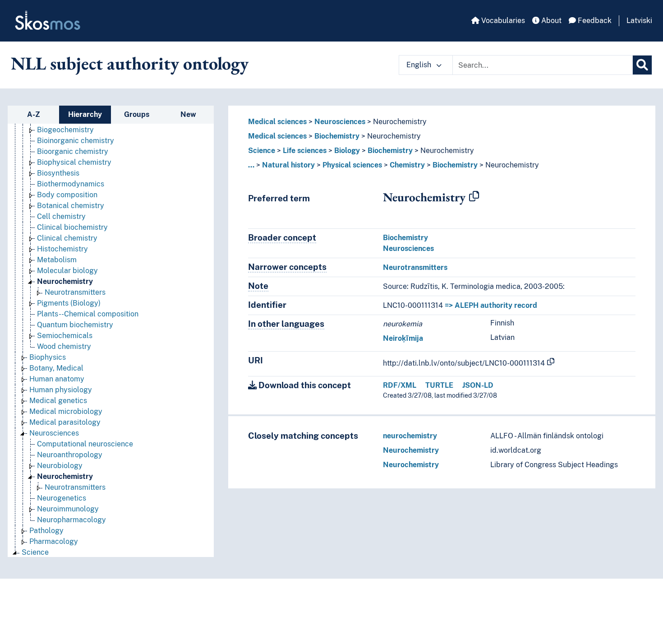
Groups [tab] (136, 114)
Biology (347, 150)
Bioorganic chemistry (72, 151)
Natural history (288, 165)
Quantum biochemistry (75, 324)
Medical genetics (58, 400)
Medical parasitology (65, 422)
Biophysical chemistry (74, 162)
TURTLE (439, 385)
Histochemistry (62, 249)
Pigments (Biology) (69, 303)
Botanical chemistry (70, 205)
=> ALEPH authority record (491, 305)
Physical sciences (352, 165)
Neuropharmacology (71, 519)
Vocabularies (502, 20)
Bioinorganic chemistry (75, 140)
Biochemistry (336, 136)
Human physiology (60, 389)
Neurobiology (60, 465)
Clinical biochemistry (72, 227)
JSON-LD (477, 385)
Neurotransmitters (75, 292)
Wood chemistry (64, 346)
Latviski (639, 20)
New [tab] (188, 114)
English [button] (419, 64)
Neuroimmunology (68, 509)
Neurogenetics (61, 498)
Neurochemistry (65, 281)
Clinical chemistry (67, 238)
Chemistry (407, 165)
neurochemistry (410, 436)
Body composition (67, 194)
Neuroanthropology (69, 454)
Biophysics (47, 357)
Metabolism (57, 259)
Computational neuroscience (85, 444)
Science (35, 552)
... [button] (251, 165)
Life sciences (305, 150)
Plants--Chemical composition (87, 314)
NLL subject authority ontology (130, 63)
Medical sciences (277, 121)
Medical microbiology (65, 411)
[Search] (642, 65)
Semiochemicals (64, 335)
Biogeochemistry (65, 129)
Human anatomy (56, 379)
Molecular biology (67, 270)
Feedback (594, 20)
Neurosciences (54, 433)
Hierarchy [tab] (85, 114)
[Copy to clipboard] (474, 197)
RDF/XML (399, 385)
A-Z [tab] (33, 114)
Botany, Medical (56, 368)
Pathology (46, 530)
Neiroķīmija (403, 338)
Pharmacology (53, 541)
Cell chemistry (61, 216)
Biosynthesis (58, 173)
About (550, 20)
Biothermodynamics (70, 184)
